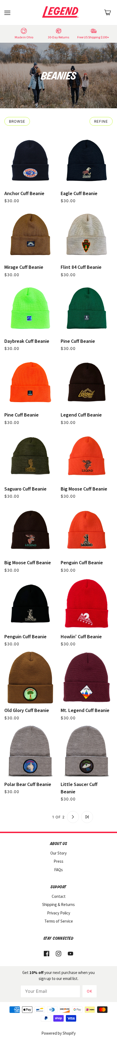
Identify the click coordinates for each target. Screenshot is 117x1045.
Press (58, 861)
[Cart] (107, 13)
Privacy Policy (58, 912)
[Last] (87, 817)
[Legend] (61, 12)
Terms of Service (58, 921)
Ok (89, 991)
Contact (59, 896)
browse (17, 121)
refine (101, 121)
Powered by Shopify (58, 1033)
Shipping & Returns (58, 904)
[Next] (73, 817)
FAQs (58, 869)
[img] (47, 953)
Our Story (58, 853)
